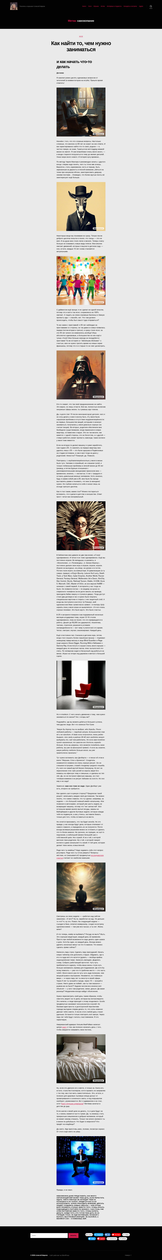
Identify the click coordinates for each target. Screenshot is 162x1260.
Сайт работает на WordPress (59, 1255)
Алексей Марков (42, 1255)
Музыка (96, 6)
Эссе (89, 6)
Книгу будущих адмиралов (72, 1103)
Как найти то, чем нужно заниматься (81, 46)
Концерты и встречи (130, 6)
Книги (84, 6)
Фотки (103, 6)
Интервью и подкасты (114, 6)
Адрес (141, 6)
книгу (64, 1027)
